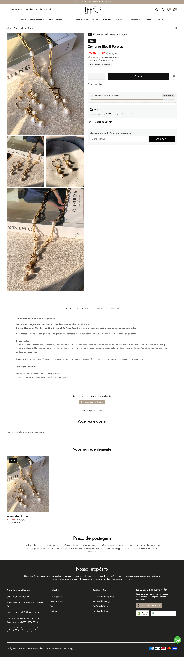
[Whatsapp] (36, 629)
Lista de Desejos (57, 601)
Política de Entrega (101, 601)
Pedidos (53, 611)
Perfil (52, 606)
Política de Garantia (102, 611)
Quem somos (56, 596)
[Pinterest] (29, 629)
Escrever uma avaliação (92, 402)
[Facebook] (9, 629)
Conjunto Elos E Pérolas (17, 515)
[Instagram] (16, 629)
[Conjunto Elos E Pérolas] (28, 484)
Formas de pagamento (101, 64)
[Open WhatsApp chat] (177, 640)
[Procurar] (157, 10)
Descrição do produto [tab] (78, 308)
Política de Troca (100, 606)
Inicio (9, 28)
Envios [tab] (101, 308)
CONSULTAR (161, 139)
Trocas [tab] (115, 308)
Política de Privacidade (103, 596)
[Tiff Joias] (92, 9)
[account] (163, 10)
